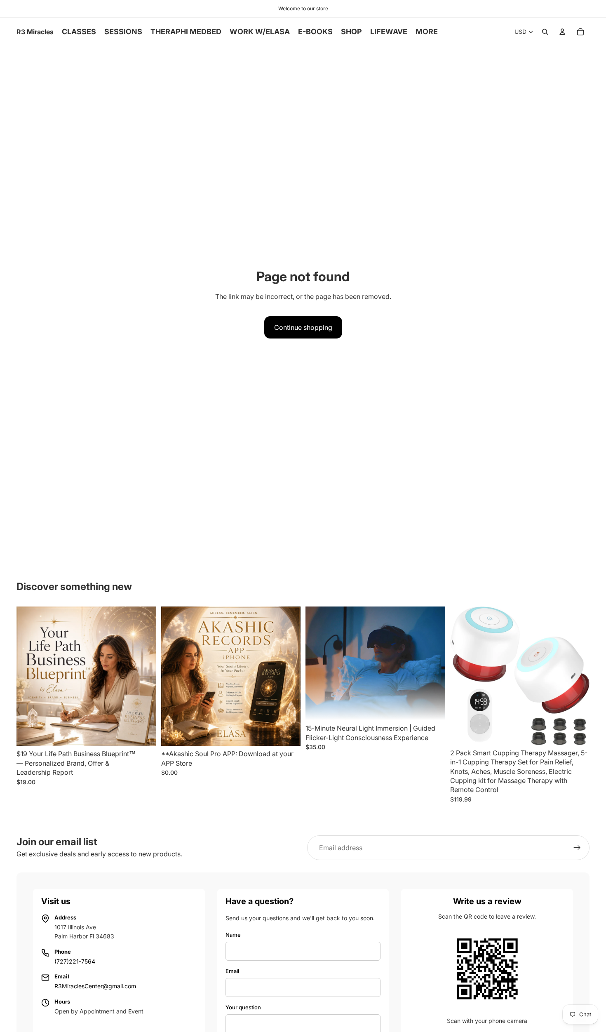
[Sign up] (577, 847)
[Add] (143, 733)
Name (233, 934)
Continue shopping (303, 327)
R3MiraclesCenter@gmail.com (95, 986)
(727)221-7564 (74, 961)
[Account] (562, 32)
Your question (243, 1007)
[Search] (545, 32)
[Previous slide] (173, 676)
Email (232, 971)
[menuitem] (426, 31)
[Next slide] (288, 676)
